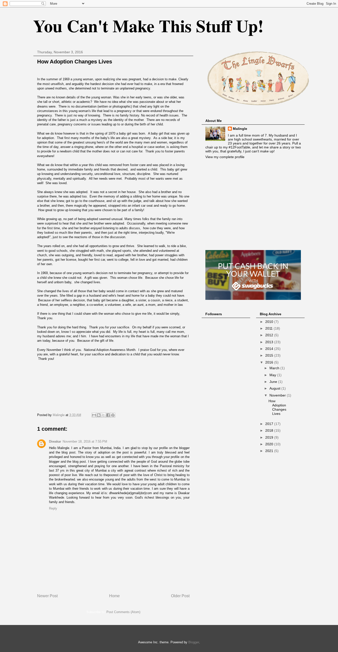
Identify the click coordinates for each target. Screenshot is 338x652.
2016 (269, 362)
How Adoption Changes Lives (277, 407)
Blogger (193, 642)
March (274, 368)
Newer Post (47, 596)
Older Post (180, 596)
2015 (269, 355)
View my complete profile (224, 157)
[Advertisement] (253, 204)
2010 (269, 322)
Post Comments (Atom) (123, 612)
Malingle (240, 129)
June (273, 382)
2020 (269, 444)
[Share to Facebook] (108, 415)
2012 (269, 335)
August (275, 388)
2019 (269, 437)
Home (114, 596)
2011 (269, 328)
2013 (269, 342)
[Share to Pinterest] (112, 415)
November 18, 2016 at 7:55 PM (85, 441)
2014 (269, 349)
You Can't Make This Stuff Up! (148, 25)
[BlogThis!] (98, 415)
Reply (53, 508)
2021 (269, 451)
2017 (269, 424)
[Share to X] (103, 415)
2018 (269, 430)
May (273, 375)
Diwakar (55, 441)
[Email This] (94, 415)
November (278, 395)
